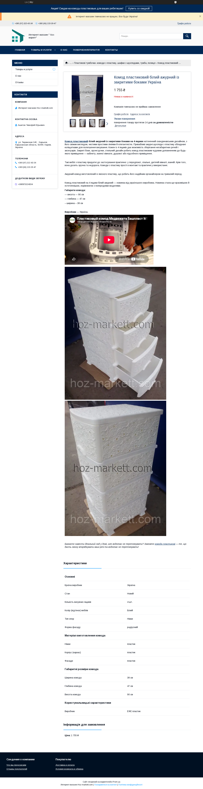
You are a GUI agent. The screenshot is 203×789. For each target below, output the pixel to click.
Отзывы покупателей (17, 769)
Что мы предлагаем (16, 765)
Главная (20, 50)
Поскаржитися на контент (105, 785)
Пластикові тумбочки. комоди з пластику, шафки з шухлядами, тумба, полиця (114, 63)
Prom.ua (116, 782)
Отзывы (19, 82)
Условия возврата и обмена (69, 769)
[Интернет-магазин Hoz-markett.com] (18, 41)
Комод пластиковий (76, 141)
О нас (63, 50)
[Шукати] (187, 36)
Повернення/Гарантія (86, 50)
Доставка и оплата (65, 765)
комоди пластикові (165, 544)
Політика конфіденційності (130, 785)
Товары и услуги (41, 50)
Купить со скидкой (139, 8)
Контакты (111, 50)
